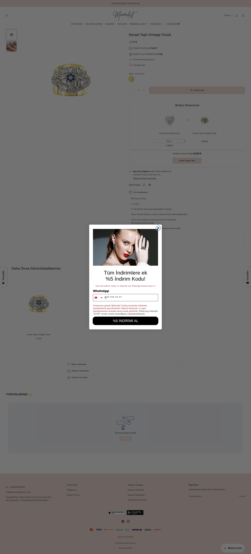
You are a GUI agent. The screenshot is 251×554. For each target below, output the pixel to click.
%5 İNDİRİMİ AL (125, 321)
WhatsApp (101, 291)
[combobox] (98, 297)
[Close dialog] (158, 228)
